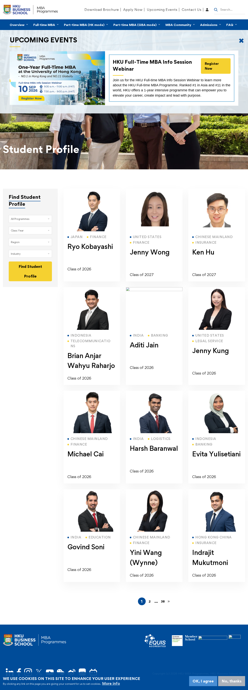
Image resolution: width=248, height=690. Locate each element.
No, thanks (232, 681)
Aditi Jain (144, 345)
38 (163, 601)
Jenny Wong (150, 252)
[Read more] (92, 191)
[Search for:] (229, 9)
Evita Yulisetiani (216, 454)
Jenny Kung (210, 350)
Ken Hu (203, 252)
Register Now (212, 66)
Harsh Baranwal (154, 448)
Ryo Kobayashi (90, 246)
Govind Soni (85, 547)
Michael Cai (85, 454)
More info (111, 683)
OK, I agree (203, 681)
